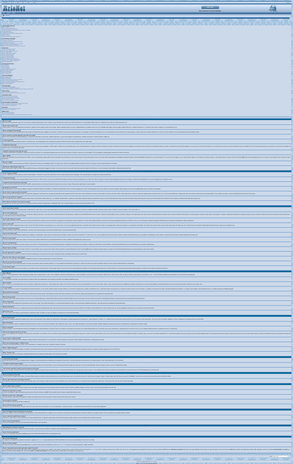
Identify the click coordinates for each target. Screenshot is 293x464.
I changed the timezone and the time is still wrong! (12, 41)
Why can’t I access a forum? (8, 55)
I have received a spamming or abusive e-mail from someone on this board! (17, 89)
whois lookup (94, 449)
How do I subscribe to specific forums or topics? (12, 104)
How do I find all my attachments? (9, 109)
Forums (12, 2)
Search (288, 2)
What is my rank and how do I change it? (10, 44)
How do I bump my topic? (7, 61)
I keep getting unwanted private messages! (11, 87)
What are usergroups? (6, 78)
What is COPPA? (5, 34)
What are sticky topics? (6, 71)
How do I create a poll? (7, 52)
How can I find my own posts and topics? (10, 100)
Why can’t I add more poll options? (9, 53)
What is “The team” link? (7, 83)
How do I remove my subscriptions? (9, 105)
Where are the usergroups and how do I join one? (12, 79)
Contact (34, 2)
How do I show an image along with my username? (12, 43)
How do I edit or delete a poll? (8, 54)
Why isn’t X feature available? (8, 113)
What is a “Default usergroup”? (8, 82)
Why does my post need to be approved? (10, 60)
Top (2, 123)
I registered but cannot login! (8, 32)
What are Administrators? (7, 76)
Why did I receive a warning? (8, 57)
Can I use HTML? (5, 65)
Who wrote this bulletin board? (8, 112)
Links (28, 2)
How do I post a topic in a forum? (8, 49)
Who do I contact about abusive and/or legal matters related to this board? (17, 114)
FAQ (18, 2)
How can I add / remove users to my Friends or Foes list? (13, 93)
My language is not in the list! (8, 42)
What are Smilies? (6, 67)
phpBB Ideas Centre (61, 444)
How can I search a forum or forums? (9, 96)
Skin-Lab (152, 461)
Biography (5, 2)
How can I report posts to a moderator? (10, 58)
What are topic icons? (6, 73)
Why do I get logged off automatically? (10, 29)
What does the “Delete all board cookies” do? (11, 36)
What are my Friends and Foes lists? (9, 92)
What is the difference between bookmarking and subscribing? (15, 103)
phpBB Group (39, 439)
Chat (23, 2)
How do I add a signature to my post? (9, 51)
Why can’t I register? (6, 35)
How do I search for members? (8, 99)
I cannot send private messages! (8, 86)
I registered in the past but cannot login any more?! (12, 33)
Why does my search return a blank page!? (11, 98)
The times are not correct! (7, 40)
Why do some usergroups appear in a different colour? (13, 81)
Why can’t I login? (5, 27)
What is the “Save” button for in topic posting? (11, 59)
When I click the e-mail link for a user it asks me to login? (13, 46)
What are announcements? (7, 70)
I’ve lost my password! (6, 31)
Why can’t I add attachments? (8, 56)
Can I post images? (6, 68)
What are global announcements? (9, 69)
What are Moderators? (6, 77)
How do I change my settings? (8, 39)
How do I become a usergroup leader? (10, 80)
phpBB (141, 463)
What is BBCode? (5, 64)
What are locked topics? (7, 72)
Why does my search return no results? (10, 97)
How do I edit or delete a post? (8, 50)
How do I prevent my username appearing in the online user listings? (16, 30)
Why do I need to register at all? (8, 28)
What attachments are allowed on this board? (11, 108)
